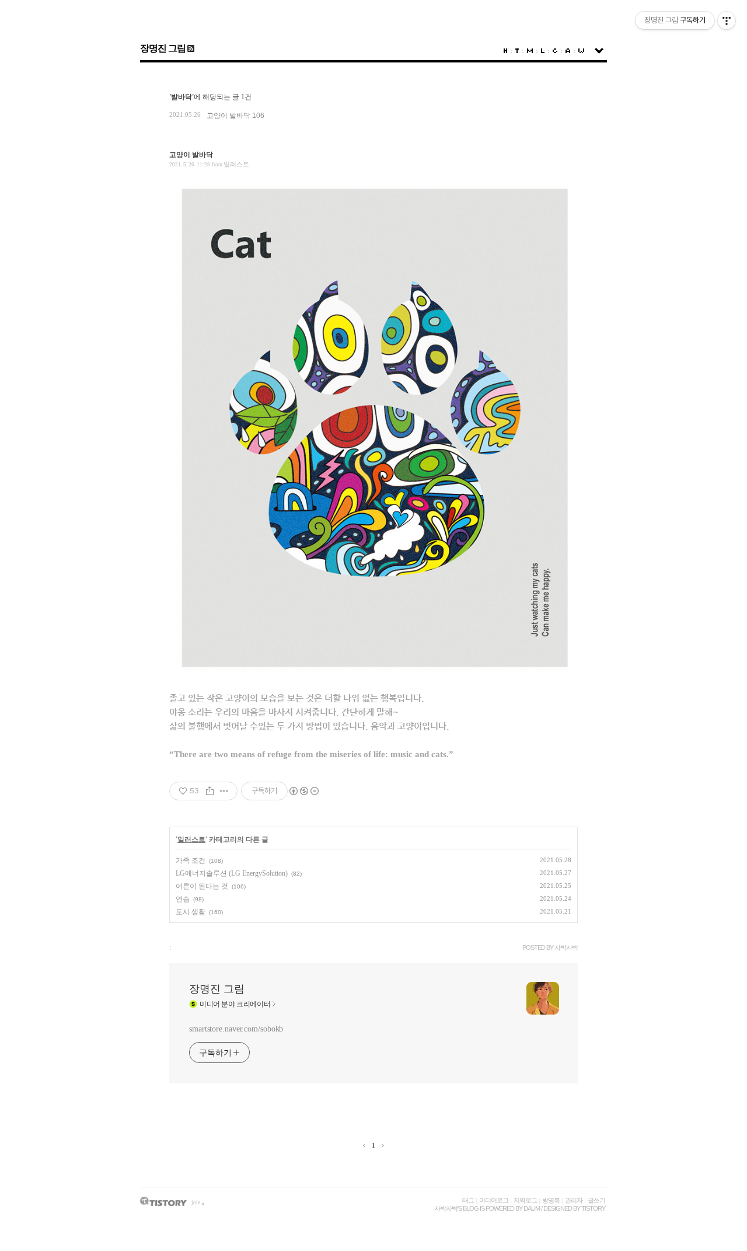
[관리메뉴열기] (726, 20)
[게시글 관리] (224, 791)
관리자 (573, 1200)
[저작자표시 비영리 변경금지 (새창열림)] (303, 791)
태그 (468, 1200)
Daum (531, 1208)
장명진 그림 (163, 48)
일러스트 (236, 164)
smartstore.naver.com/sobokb (236, 1029)
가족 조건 (190, 860)
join (196, 1202)
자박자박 (446, 1208)
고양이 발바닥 (228, 115)
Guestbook (555, 51)
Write (581, 51)
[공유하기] (210, 791)
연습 (183, 899)
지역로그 (525, 1200)
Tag (517, 51)
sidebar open (599, 51)
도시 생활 (190, 912)
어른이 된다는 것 (202, 886)
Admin (568, 51)
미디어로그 (493, 1200)
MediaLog (530, 51)
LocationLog (542, 51)
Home (505, 51)
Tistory (593, 1208)
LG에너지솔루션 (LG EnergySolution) (232, 873)
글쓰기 (596, 1200)
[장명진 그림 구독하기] (190, 48)
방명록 (551, 1200)
